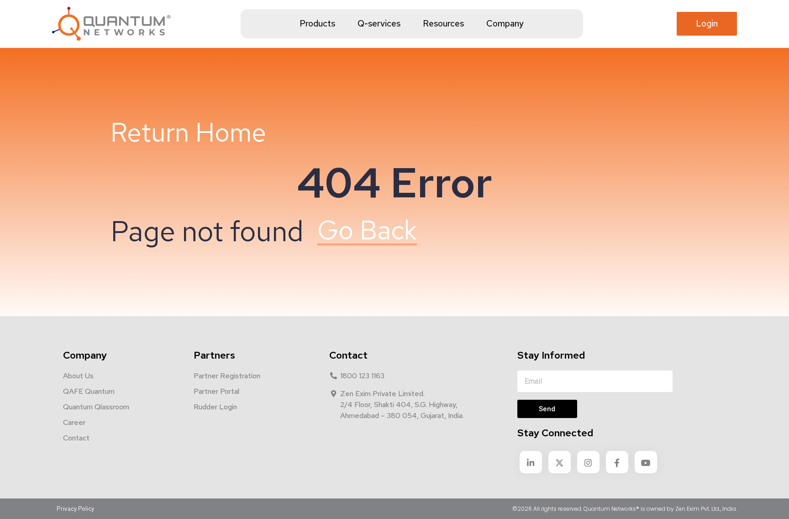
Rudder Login (215, 407)
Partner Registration (227, 376)
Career (74, 422)
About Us (78, 376)
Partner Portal (216, 391)
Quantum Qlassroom (96, 407)
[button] (707, 24)
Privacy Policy (75, 509)
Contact (76, 438)
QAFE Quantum (89, 391)
